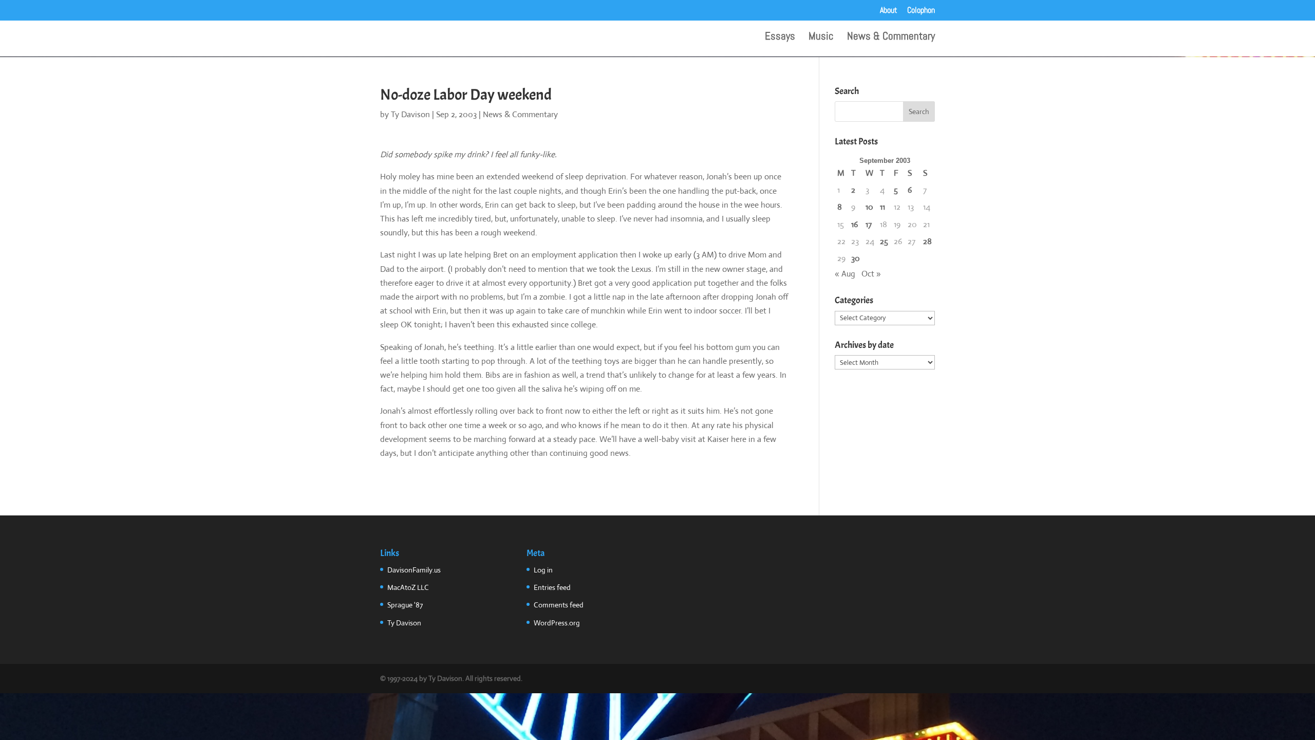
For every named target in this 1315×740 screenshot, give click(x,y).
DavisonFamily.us (414, 570)
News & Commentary (891, 37)
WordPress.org (557, 622)
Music (821, 37)
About (888, 10)
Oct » (871, 273)
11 (882, 206)
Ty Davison (410, 114)
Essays (780, 37)
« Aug (845, 273)
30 (855, 258)
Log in (543, 570)
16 (854, 224)
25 (884, 241)
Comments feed (559, 604)
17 (869, 224)
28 (927, 241)
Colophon (921, 10)
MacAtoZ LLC (408, 587)
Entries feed (552, 587)
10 (869, 206)
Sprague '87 (405, 604)
